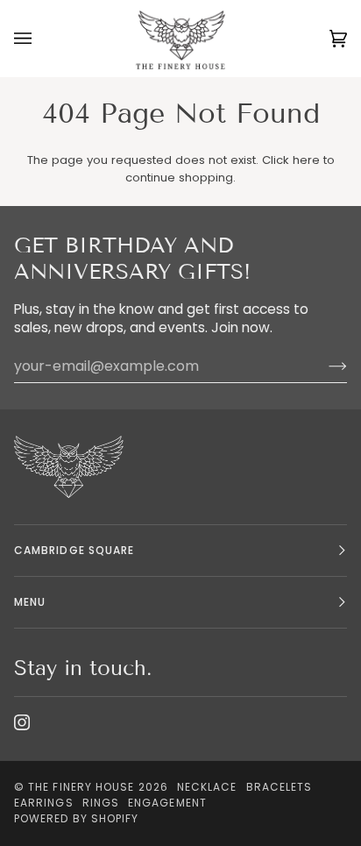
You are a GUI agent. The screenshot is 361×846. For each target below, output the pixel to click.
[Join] (324, 366)
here (306, 160)
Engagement (167, 802)
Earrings (44, 802)
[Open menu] (40, 38)
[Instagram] (22, 722)
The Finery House (81, 786)
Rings (100, 802)
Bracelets (279, 786)
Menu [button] (30, 601)
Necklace (207, 786)
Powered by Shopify (76, 818)
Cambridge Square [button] (74, 550)
